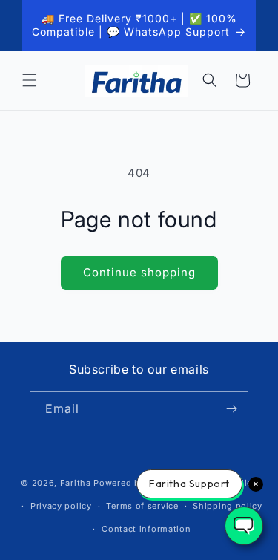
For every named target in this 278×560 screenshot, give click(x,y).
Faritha (75, 483)
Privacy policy (61, 506)
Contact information (146, 529)
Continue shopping (139, 272)
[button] (29, 80)
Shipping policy (227, 506)
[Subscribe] (231, 408)
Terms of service (142, 506)
